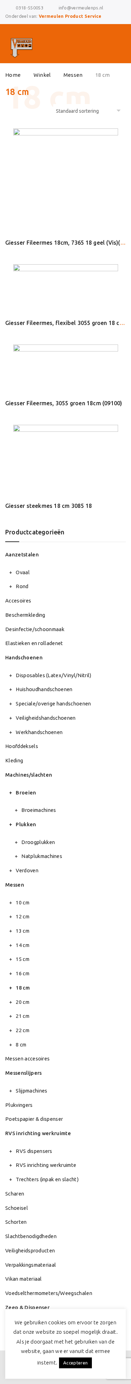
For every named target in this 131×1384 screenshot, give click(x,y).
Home (13, 75)
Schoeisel (16, 1208)
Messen (73, 75)
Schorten (16, 1222)
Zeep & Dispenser (27, 1307)
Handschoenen (24, 657)
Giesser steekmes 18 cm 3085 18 (48, 506)
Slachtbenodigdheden (31, 1236)
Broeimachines (38, 810)
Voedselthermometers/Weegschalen (48, 1293)
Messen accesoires (27, 1058)
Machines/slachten (28, 775)
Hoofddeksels (21, 746)
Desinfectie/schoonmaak (34, 629)
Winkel (42, 75)
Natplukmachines (41, 856)
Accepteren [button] (75, 1362)
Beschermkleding (25, 615)
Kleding (14, 760)
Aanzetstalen (22, 554)
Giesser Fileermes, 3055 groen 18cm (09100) (63, 403)
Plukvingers (19, 1105)
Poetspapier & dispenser (34, 1119)
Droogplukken (38, 842)
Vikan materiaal (23, 1279)
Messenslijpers (23, 1073)
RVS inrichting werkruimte (38, 1133)
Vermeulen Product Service (70, 16)
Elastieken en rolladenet (34, 643)
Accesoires (18, 601)
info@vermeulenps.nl (81, 7)
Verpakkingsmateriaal (30, 1265)
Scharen (14, 1194)
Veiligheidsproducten (30, 1250)
